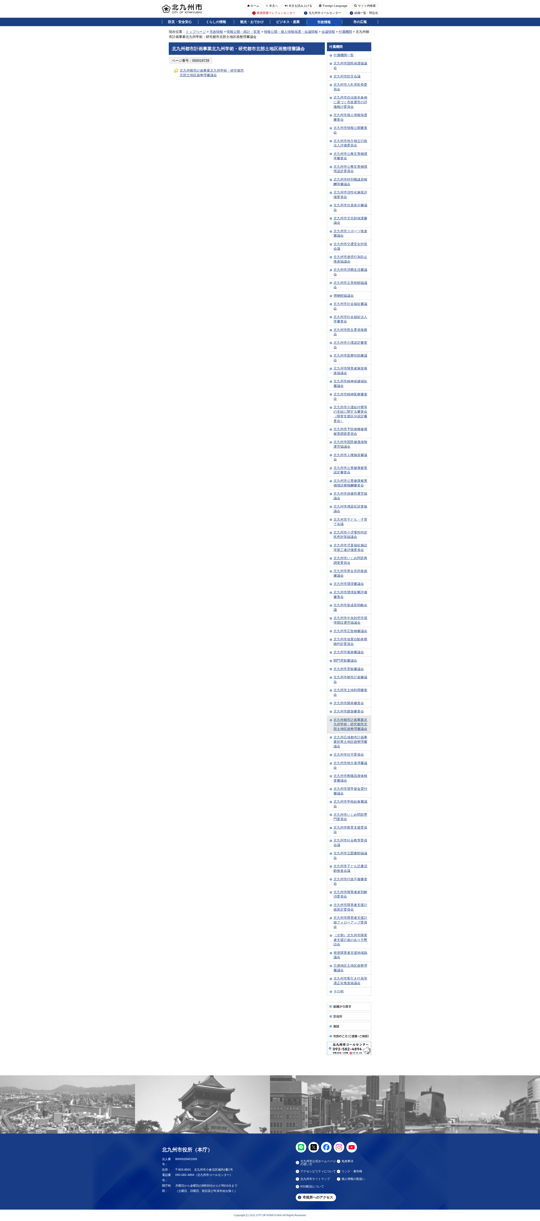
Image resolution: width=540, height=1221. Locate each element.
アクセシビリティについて (318, 1171)
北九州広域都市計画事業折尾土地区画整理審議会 (350, 742)
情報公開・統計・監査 (243, 32)
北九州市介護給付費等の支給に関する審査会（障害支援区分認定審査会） (350, 414)
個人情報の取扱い (353, 1179)
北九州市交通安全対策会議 (350, 246)
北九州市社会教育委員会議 (350, 843)
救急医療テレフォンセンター (276, 13)
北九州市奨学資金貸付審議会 (350, 791)
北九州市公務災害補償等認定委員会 (350, 169)
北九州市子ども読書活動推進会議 (350, 868)
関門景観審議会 (345, 660)
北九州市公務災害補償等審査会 (350, 156)
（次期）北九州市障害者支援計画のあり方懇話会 (350, 939)
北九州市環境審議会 (348, 584)
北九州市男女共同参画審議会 (350, 573)
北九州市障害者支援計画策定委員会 (350, 907)
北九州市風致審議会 (348, 652)
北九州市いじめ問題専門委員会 (350, 817)
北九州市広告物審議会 (350, 631)
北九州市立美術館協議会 (350, 285)
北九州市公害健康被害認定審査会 (350, 470)
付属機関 (345, 32)
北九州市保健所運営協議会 (350, 496)
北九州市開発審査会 (348, 703)
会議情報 (328, 32)
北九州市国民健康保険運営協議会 (350, 444)
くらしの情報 (216, 22)
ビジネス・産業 (288, 22)
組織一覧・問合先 (366, 13)
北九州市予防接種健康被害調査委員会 (350, 431)
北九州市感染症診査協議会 (350, 509)
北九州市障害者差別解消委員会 (350, 894)
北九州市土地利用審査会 (350, 692)
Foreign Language (335, 5)
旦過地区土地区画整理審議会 (350, 968)
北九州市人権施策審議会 (350, 457)
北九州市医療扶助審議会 (350, 358)
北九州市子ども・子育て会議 (350, 522)
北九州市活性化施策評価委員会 (350, 195)
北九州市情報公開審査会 (350, 130)
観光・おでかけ (252, 22)
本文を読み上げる (300, 5)
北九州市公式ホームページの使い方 (318, 1163)
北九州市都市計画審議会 (350, 679)
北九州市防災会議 (346, 76)
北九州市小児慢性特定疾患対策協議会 (350, 535)
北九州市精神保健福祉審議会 (350, 383)
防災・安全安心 (180, 22)
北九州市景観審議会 (348, 669)
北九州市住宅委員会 (348, 754)
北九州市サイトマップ (315, 1179)
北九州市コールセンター (325, 13)
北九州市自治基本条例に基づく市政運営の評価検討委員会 (350, 102)
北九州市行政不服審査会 (350, 881)
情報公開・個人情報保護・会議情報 (291, 32)
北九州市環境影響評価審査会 (350, 594)
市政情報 (324, 22)
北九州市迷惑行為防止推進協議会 (350, 259)
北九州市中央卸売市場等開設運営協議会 (350, 620)
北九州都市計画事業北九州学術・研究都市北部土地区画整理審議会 (350, 724)
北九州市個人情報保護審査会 (350, 117)
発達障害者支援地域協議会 (350, 955)
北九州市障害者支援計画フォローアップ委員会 (350, 922)
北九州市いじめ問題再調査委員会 (350, 560)
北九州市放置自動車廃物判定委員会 (350, 641)
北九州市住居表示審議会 (350, 207)
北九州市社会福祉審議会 (350, 306)
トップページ (196, 32)
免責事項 (347, 1161)
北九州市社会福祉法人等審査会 (350, 319)
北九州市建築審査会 (348, 711)
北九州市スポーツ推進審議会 (350, 233)
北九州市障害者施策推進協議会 (350, 371)
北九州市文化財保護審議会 (350, 220)
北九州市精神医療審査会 (350, 397)
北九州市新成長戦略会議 (350, 607)
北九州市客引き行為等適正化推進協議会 (350, 981)
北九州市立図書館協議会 (350, 855)
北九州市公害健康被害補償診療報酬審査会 (350, 483)
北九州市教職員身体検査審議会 (350, 778)
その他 (338, 991)
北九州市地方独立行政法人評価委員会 (350, 143)
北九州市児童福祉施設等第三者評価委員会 (350, 547)
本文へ (273, 5)
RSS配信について (312, 1186)
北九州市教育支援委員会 (350, 830)
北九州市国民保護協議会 (350, 66)
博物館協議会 (343, 295)
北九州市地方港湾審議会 (350, 765)
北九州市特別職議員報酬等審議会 (350, 182)
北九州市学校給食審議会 (350, 804)
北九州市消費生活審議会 (350, 272)
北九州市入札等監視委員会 (350, 87)
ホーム (254, 5)
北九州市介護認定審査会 (350, 345)
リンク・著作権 (352, 1171)
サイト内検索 (367, 5)
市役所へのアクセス (318, 1197)
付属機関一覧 (343, 55)
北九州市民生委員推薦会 (350, 332)
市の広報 (360, 22)
